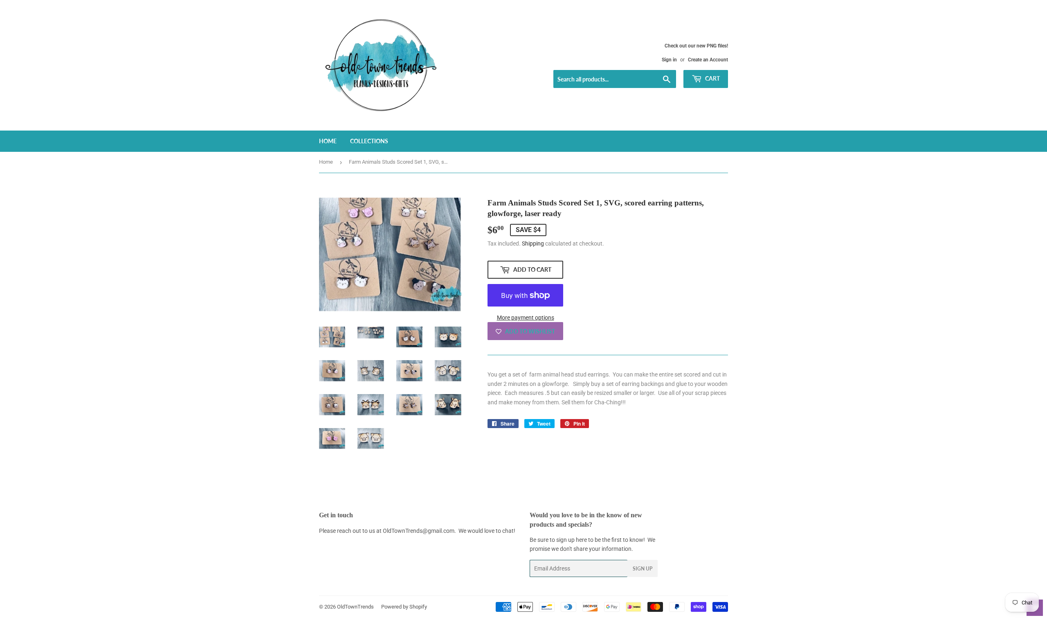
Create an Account (708, 60)
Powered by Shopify (404, 607)
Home (328, 141)
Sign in (669, 60)
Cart (712, 78)
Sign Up (642, 569)
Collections (369, 141)
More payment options (525, 317)
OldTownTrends (355, 607)
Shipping (533, 243)
